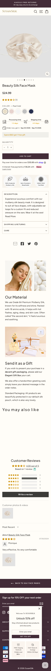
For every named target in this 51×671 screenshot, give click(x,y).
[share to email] (15, 244)
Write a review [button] (25, 494)
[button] (8, 100)
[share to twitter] (29, 244)
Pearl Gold (5, 111)
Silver (24, 111)
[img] (8, 539)
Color (11, 106)
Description (11, 194)
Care (6, 231)
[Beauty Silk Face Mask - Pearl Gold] (4, 450)
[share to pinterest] (36, 244)
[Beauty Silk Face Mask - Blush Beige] (7, 450)
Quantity (7, 142)
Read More (10, 216)
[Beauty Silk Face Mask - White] (10, 450)
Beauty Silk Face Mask (19, 535)
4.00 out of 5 (32, 466)
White (18, 111)
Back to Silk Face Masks (27, 583)
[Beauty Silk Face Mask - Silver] (13, 450)
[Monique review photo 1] (8, 559)
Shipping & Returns (14, 224)
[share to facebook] (22, 244)
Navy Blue (31, 111)
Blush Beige (11, 111)
